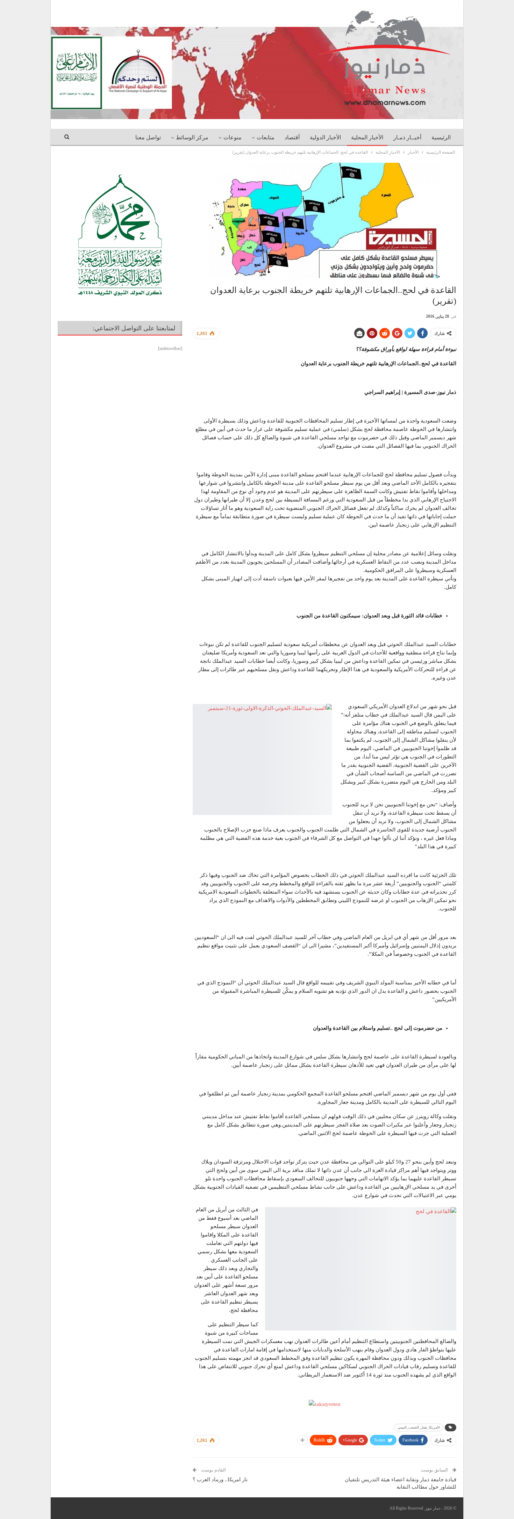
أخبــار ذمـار (407, 137)
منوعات (232, 137)
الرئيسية (441, 137)
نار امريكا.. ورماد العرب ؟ (220, 1479)
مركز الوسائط (192, 137)
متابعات (265, 137)
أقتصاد (292, 137)
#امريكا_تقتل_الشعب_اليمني (419, 1427)
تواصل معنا (148, 137)
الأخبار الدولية (325, 137)
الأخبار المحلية (367, 137)
